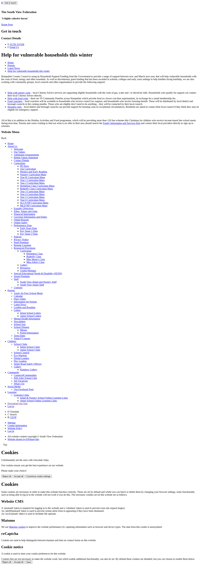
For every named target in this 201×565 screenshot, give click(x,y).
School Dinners (21, 327)
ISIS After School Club (25, 378)
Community (13, 372)
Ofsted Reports (21, 219)
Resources (25, 267)
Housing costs (15, 107)
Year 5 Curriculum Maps (32, 197)
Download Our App (17, 403)
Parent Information (29, 332)
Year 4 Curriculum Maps (32, 194)
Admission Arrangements (26, 154)
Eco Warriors (20, 355)
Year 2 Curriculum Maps (32, 183)
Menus (23, 330)
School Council (21, 352)
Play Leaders (20, 361)
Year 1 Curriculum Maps (32, 180)
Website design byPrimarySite (23, 439)
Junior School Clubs (30, 349)
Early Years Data (28, 228)
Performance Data (23, 225)
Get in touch (10, 3)
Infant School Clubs (30, 347)
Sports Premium (22, 276)
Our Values (19, 152)
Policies (18, 236)
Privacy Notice (21, 239)
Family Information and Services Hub (121, 123)
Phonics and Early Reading (33, 171)
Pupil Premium (21, 242)
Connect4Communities (25, 375)
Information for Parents (25, 301)
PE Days (24, 166)
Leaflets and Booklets (24, 307)
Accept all (18, 476)
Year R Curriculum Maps (32, 177)
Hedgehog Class (34, 253)
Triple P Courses (22, 338)
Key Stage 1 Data (29, 231)
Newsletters (19, 321)
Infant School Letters (30, 313)
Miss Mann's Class (35, 259)
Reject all (7, 476)
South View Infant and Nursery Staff (38, 282)
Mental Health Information (27, 318)
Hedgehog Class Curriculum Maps (37, 186)
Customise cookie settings (38, 476)
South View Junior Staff (32, 284)
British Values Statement (26, 157)
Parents (11, 65)
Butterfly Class (33, 256)
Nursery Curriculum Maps (33, 174)
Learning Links (21, 395)
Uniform (18, 287)
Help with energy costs (19, 92)
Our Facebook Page (24, 389)
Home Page (7, 24)
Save (28, 562)
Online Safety (20, 222)
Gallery (23, 265)
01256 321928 (17, 44)
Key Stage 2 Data (29, 234)
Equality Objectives (23, 208)
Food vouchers (15, 101)
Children (12, 341)
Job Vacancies (21, 381)
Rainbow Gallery (28, 369)
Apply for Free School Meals (28, 293)
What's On (19, 383)
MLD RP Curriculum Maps (33, 205)
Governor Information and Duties (30, 217)
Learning (12, 392)
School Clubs (20, 344)
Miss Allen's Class (35, 262)
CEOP (13, 417)
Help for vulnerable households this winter (29, 71)
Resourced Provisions (24, 248)
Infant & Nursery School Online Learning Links (44, 398)
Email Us (14, 47)
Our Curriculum (28, 169)
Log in (11, 406)
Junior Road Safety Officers (27, 364)
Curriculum (19, 163)
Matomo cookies (17, 527)
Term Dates (19, 335)
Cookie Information (17, 425)
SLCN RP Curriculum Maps (34, 202)
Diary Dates (20, 299)
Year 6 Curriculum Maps (32, 200)
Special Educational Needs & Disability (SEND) (38, 273)
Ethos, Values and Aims (25, 211)
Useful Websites (28, 270)
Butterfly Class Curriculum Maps (36, 188)
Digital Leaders (21, 358)
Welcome (18, 149)
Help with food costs (18, 98)
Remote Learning (22, 245)
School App (20, 324)
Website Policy (15, 428)
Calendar (18, 296)
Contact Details (21, 160)
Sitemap (12, 422)
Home (11, 62)
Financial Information (24, 214)
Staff (16, 279)
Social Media (14, 386)
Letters (17, 310)
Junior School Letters (30, 316)
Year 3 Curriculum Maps (32, 191)
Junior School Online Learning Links (38, 400)
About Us (12, 146)
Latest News (14, 68)
